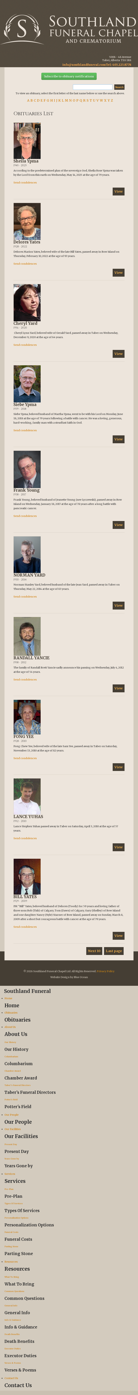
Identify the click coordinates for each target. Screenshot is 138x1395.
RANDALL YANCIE (31, 657)
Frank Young (26, 490)
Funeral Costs (11, 1232)
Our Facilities (12, 1129)
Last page (114, 951)
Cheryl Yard (25, 323)
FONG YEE (23, 736)
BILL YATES (25, 896)
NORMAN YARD (29, 575)
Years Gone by (11, 1158)
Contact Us (11, 1378)
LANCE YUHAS (28, 816)
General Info (10, 1305)
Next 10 (94, 951)
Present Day (10, 1144)
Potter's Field (11, 1099)
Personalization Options (16, 1218)
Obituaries (10, 1012)
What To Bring (11, 1277)
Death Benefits (12, 1334)
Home (8, 998)
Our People (11, 1114)
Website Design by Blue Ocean (69, 977)
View (118, 191)
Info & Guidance (12, 1320)
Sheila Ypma (25, 161)
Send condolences (25, 182)
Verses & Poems (12, 1363)
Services (9, 1174)
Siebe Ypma (24, 404)
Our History (10, 1042)
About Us (10, 1027)
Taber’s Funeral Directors (17, 1085)
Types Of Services (13, 1203)
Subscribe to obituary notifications (69, 76)
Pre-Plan (8, 1189)
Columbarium (11, 1056)
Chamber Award (12, 1071)
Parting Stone (11, 1246)
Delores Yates (26, 242)
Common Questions (14, 1291)
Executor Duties (12, 1348)
